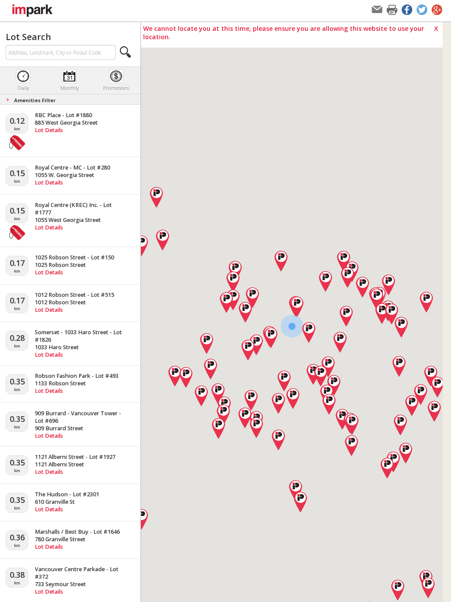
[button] (125, 52)
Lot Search (28, 37)
